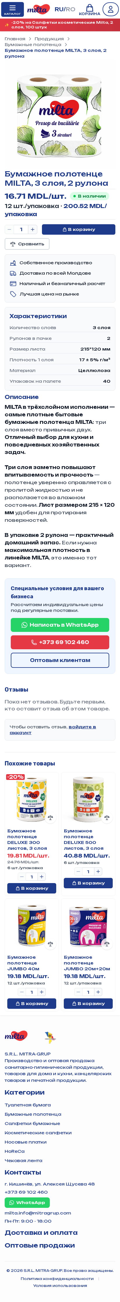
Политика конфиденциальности (57, 1279)
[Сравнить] (50, 817)
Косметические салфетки (38, 1132)
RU (59, 9)
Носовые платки (26, 1141)
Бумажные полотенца (33, 44)
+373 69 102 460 (64, 642)
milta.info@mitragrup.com (38, 1212)
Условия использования (60, 1285)
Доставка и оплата (41, 1232)
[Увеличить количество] (32, 229)
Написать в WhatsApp (64, 625)
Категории (25, 1092)
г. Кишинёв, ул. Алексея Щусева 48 (50, 1183)
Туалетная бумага (28, 1104)
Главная (15, 38)
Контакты (23, 1172)
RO (70, 9)
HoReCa (14, 1151)
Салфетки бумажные (32, 1123)
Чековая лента (23, 1160)
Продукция (49, 38)
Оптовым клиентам (60, 660)
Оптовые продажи (40, 1245)
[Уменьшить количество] (9, 229)
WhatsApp (30, 1202)
